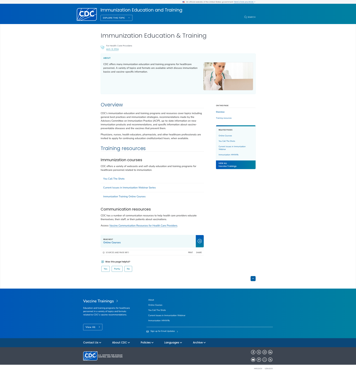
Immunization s (228, 154)
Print (190, 252)
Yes (105, 268)
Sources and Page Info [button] (117, 252)
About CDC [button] (120, 342)
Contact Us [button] (91, 342)
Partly (117, 268)
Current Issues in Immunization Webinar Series (129, 187)
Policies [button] (146, 342)
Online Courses (225, 135)
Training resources (224, 118)
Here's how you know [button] (244, 1)
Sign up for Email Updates (162, 331)
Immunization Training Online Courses (124, 196)
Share (199, 252)
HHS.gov (258, 368)
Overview (220, 112)
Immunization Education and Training (141, 10)
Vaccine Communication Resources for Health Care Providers (143, 225)
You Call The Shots (114, 178)
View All (91, 327)
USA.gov (269, 368)
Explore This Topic (114, 17)
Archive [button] (198, 342)
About (151, 299)
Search (251, 17)
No (128, 268)
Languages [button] (172, 342)
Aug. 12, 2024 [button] (112, 49)
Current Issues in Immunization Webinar (232, 148)
